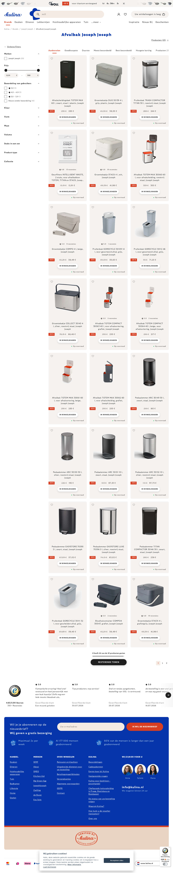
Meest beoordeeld (102, 50)
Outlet (13, 798)
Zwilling (37, 790)
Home (13, 793)
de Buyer (37, 795)
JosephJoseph (39, 786)
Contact (61, 793)
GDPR (60, 788)
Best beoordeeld (124, 50)
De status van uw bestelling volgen (102, 800)
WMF (35, 762)
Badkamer (15, 784)
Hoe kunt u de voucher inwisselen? (99, 812)
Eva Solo (37, 800)
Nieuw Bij (147, 22)
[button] (108, 51)
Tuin (12, 779)
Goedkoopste (71, 50)
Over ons (93, 819)
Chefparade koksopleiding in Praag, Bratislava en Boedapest (101, 791)
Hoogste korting (143, 50)
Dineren (13, 767)
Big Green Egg (39, 781)
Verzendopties (64, 779)
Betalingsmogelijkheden (68, 774)
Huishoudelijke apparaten (17, 773)
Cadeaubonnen (96, 767)
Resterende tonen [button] (108, 662)
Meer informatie (74, 864)
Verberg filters (14, 47)
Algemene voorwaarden (68, 784)
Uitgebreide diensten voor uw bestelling (69, 768)
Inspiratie (134, 22)
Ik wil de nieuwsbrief (144, 727)
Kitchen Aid (39, 776)
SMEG (36, 771)
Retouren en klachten (67, 762)
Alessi (36, 767)
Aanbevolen (54, 50)
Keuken (13, 762)
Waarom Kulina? (96, 806)
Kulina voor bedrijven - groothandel (99, 782)
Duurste (86, 50)
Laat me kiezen (49, 867)
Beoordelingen (95, 762)
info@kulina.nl (133, 787)
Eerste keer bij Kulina (99, 771)
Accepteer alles (116, 860)
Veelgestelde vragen (98, 776)
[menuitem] (8, 23)
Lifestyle (14, 788)
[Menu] (169, 848)
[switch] (165, 864)
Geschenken (162, 22)
